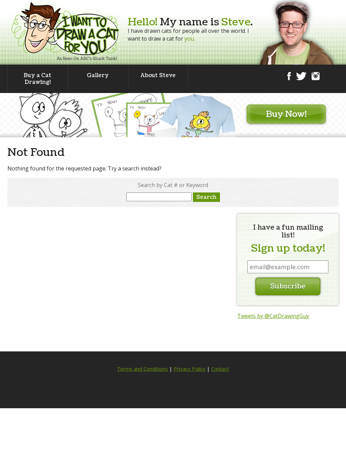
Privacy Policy (189, 368)
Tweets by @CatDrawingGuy (273, 316)
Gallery (98, 75)
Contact (220, 368)
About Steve (158, 75)
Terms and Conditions (142, 368)
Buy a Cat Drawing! (37, 79)
